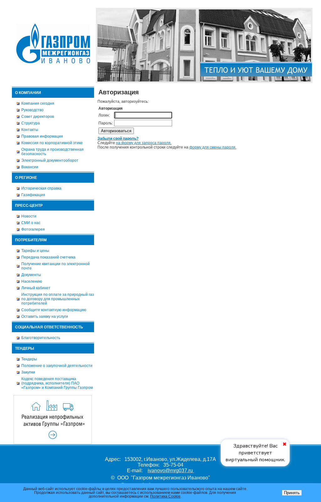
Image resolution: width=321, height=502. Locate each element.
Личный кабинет (35, 288)
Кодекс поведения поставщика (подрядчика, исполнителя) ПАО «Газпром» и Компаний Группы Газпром (57, 383)
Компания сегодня (37, 103)
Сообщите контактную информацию (53, 310)
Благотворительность (40, 338)
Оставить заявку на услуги (44, 316)
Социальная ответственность (49, 327)
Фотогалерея (33, 229)
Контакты (29, 130)
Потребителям (31, 240)
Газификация (33, 195)
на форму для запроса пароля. (143, 143)
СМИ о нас (30, 223)
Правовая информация (42, 136)
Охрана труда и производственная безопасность (52, 151)
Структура (30, 123)
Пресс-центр (29, 205)
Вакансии (29, 167)
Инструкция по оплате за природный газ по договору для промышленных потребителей (57, 299)
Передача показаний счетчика (48, 257)
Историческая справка (41, 188)
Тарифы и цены (35, 250)
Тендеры (24, 348)
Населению (31, 281)
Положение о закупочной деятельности (56, 365)
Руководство (32, 110)
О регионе (26, 177)
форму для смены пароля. (212, 147)
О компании (28, 93)
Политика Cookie (165, 496)
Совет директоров (37, 116)
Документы (31, 275)
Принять (292, 492)
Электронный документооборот (49, 160)
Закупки (28, 372)
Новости (28, 216)
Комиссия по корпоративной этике (52, 143)
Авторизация (302, 4)
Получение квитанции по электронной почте (55, 266)
